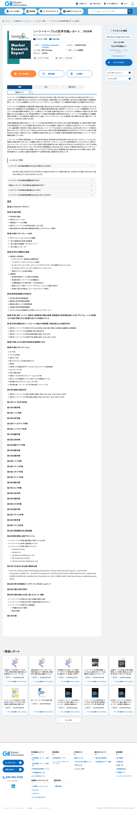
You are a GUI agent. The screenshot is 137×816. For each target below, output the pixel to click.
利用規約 (30, 808)
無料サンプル (79, 758)
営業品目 (120, 762)
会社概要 (120, 758)
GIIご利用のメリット (39, 776)
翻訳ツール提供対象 (66, 58)
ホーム (8, 21)
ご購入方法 (78, 765)
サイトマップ (6, 808)
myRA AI (35, 793)
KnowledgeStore (39, 797)
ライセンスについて (118, 56)
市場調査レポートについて (22, 21)
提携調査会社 (121, 769)
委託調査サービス (59, 758)
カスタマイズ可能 (43, 58)
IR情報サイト (121, 772)
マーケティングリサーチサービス (61, 762)
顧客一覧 (120, 765)
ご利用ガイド (78, 752)
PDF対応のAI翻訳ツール (83, 762)
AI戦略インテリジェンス (40, 786)
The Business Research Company (50, 46)
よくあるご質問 (80, 769)
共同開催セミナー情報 (103, 762)
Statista (35, 790)
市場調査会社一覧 (38, 772)
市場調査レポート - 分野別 (40, 759)
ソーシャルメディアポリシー (43, 808)
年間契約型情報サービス (40, 769)
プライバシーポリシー (18, 808)
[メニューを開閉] (132, 3)
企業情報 (119, 752)
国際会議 (58, 786)
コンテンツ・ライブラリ (124, 776)
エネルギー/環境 (40, 21)
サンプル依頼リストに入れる (17, 681)
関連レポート (19, 92)
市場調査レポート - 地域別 (40, 764)
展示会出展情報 (101, 758)
